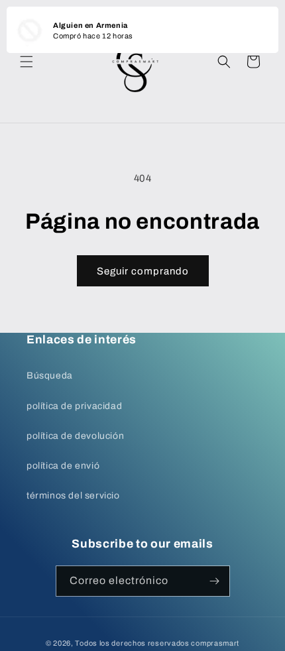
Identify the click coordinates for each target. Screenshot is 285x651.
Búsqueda (50, 376)
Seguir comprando (143, 271)
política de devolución (75, 436)
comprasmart (215, 643)
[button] (26, 61)
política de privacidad (74, 406)
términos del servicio (73, 496)
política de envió (63, 466)
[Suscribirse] (214, 581)
